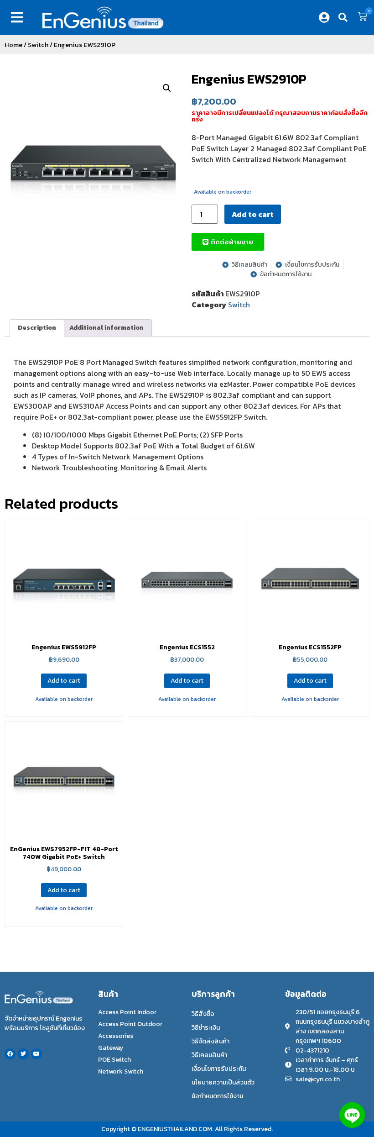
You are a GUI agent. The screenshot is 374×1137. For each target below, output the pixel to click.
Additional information (106, 327)
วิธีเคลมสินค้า (209, 1055)
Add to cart (253, 214)
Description (37, 327)
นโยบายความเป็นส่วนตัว (223, 1082)
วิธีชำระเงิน (206, 1027)
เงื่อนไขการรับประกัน (219, 1069)
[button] (19, 17)
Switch (38, 45)
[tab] (37, 328)
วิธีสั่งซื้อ (203, 1014)
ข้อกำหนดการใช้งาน (217, 1096)
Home (13, 45)
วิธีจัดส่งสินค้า (210, 1041)
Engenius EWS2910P (249, 79)
